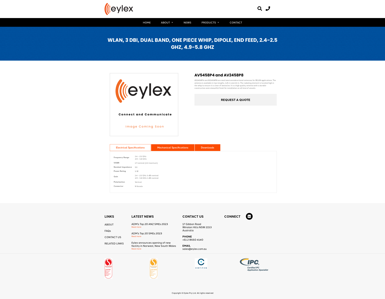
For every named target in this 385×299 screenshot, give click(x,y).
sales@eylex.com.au (194, 248)
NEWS (187, 22)
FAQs (108, 230)
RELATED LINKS (114, 243)
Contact (236, 22)
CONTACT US (113, 237)
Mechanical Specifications (172, 147)
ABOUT (165, 22)
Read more (136, 227)
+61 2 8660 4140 (192, 239)
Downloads (207, 147)
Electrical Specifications (130, 147)
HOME (147, 22)
